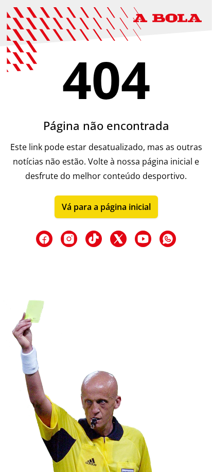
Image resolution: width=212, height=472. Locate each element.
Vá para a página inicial (106, 207)
